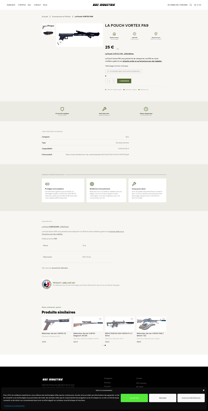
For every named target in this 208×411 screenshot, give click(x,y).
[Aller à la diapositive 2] (105, 345)
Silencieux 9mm (118, 338)
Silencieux (45, 336)
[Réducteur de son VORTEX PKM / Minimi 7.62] (151, 324)
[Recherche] (191, 5)
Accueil (45, 16)
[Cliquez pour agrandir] (60, 42)
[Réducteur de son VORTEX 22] (56, 324)
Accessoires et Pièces (61, 16)
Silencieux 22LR (54, 336)
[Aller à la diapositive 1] (103, 345)
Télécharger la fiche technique (116, 66)
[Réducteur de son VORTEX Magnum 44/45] (88, 324)
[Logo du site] (104, 5)
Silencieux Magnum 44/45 (89, 338)
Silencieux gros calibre (152, 338)
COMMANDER (124, 81)
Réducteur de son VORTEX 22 (54, 333)
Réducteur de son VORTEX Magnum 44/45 (84, 334)
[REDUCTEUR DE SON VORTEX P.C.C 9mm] (120, 324)
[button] (204, 390)
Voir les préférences (191, 398)
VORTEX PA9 (118, 54)
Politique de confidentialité (14, 406)
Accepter (134, 398)
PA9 (55, 239)
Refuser (162, 398)
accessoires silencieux (60, 268)
